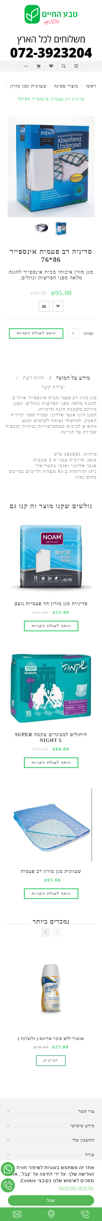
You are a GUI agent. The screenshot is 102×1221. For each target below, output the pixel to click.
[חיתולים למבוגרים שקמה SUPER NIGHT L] (51, 688)
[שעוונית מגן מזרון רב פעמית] (51, 825)
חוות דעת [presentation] (33, 378)
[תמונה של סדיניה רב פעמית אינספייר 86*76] (60, 228)
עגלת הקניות (38, 66)
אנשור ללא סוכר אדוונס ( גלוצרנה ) (51, 1038)
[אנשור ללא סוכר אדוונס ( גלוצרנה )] (51, 990)
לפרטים (51, 1060)
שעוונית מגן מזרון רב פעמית (51, 871)
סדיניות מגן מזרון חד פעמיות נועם (51, 603)
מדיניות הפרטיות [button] (76, 1188)
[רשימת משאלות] (51, 66)
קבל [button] (51, 1200)
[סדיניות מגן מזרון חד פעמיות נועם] (51, 557)
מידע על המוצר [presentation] (73, 378)
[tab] (67, 378)
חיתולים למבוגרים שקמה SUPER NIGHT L (51, 737)
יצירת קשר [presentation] (53, 387)
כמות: (88, 334)
